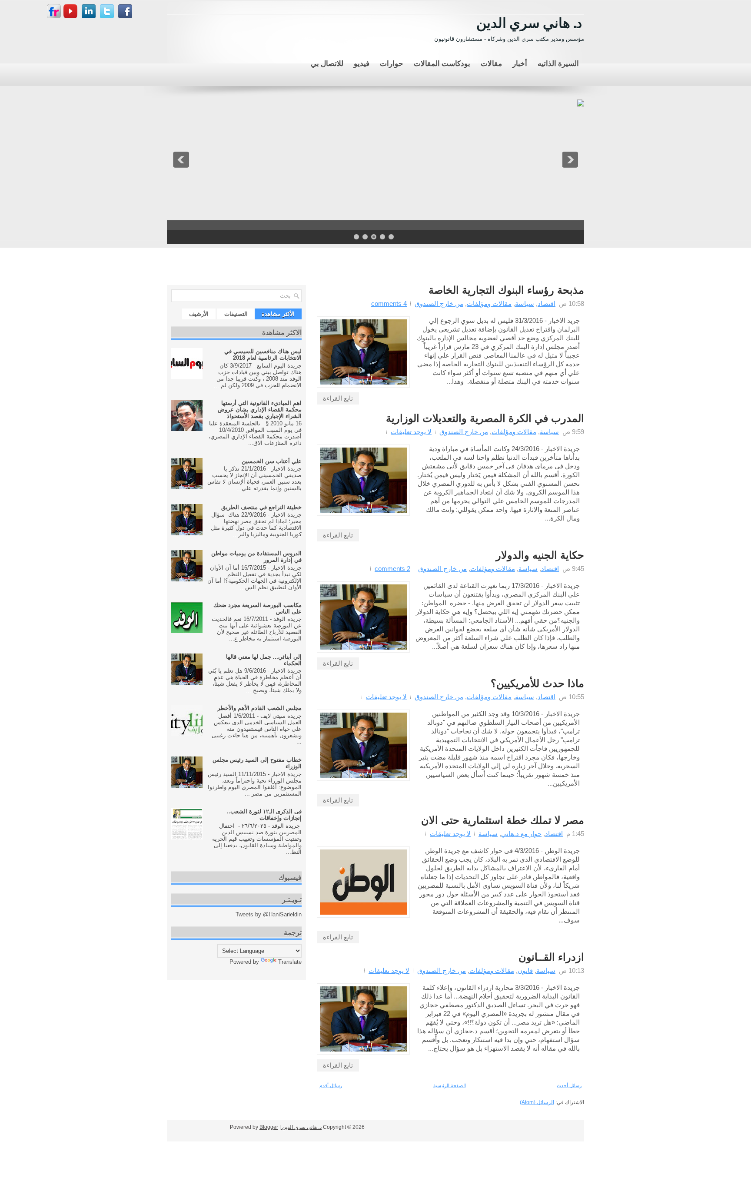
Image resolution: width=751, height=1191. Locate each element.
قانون (525, 970)
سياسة (524, 303)
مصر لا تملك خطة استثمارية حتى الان (502, 820)
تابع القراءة (338, 398)
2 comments (392, 568)
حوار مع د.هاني (521, 833)
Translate (290, 962)
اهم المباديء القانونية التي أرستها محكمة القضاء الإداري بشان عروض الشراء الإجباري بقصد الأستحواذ (260, 409)
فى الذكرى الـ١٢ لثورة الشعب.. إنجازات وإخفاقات (264, 814)
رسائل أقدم (330, 1085)
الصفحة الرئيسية (449, 1085)
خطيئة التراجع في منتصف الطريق (261, 507)
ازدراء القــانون (551, 957)
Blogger (268, 1127)
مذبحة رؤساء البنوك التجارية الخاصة (506, 290)
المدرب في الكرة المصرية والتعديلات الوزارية (485, 418)
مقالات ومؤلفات (489, 303)
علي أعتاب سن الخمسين (272, 461)
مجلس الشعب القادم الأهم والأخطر (259, 708)
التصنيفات (236, 314)
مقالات (491, 62)
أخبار (519, 62)
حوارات (391, 62)
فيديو (361, 62)
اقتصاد (546, 303)
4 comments (389, 303)
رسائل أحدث (569, 1085)
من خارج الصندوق (439, 303)
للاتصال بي (327, 62)
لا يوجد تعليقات (411, 431)
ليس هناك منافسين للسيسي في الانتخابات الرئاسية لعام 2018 (263, 354)
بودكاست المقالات (442, 62)
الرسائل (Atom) (537, 1102)
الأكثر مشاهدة (278, 314)
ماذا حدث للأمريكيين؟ (537, 683)
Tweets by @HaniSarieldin (269, 914)
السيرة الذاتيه (558, 62)
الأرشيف (199, 314)
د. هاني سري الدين (529, 21)
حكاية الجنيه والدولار (540, 555)
